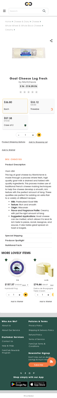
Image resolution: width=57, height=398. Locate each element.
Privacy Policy (35, 325)
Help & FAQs (8, 346)
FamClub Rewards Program (11, 351)
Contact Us (7, 341)
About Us (6, 325)
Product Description (15, 164)
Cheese (35, 21)
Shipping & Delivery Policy (41, 330)
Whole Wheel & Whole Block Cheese (23, 25)
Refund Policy (35, 334)
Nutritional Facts (13, 245)
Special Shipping (13, 235)
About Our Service (11, 330)
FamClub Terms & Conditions (37, 345)
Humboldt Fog (11, 288)
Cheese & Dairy (21, 21)
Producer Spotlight (14, 240)
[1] (39, 135)
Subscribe (38, 365)
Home (8, 21)
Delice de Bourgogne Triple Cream (43, 289)
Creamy (9, 29)
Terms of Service (37, 339)
